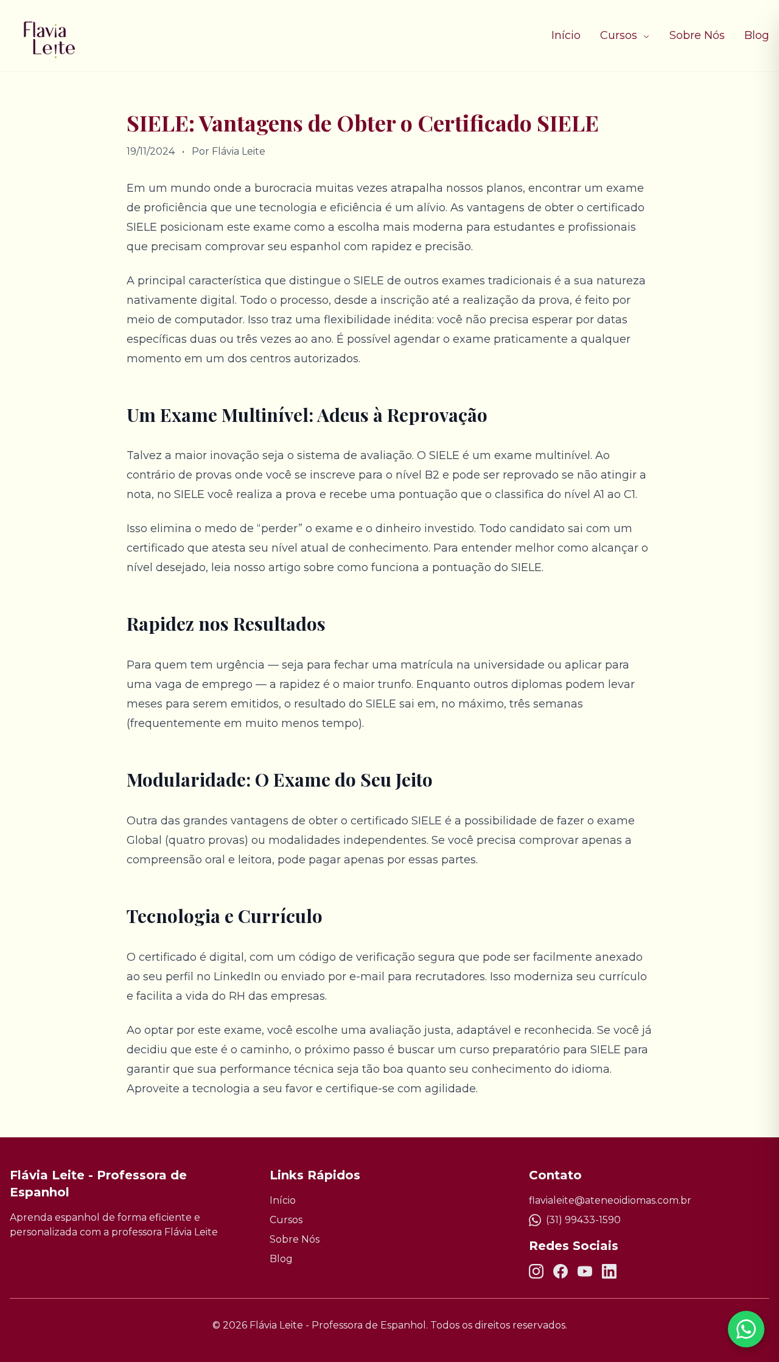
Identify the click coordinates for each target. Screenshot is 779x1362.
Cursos (620, 35)
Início (566, 35)
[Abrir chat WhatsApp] (746, 1329)
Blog (756, 35)
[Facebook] (560, 1271)
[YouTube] (585, 1271)
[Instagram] (536, 1271)
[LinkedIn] (609, 1271)
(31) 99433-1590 (583, 1220)
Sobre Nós (697, 35)
